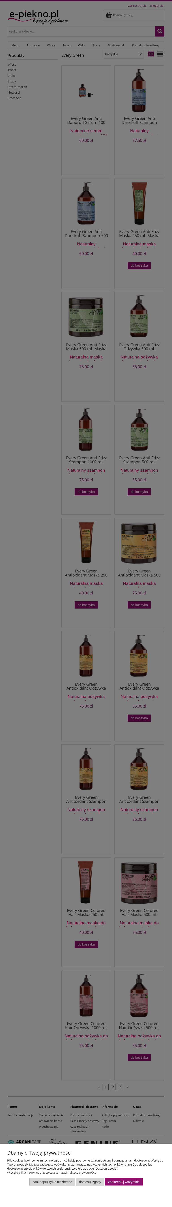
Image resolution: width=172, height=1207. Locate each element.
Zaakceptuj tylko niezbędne (52, 1182)
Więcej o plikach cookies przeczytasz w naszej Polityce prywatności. (51, 1172)
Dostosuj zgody (90, 1182)
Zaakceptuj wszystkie (124, 1182)
